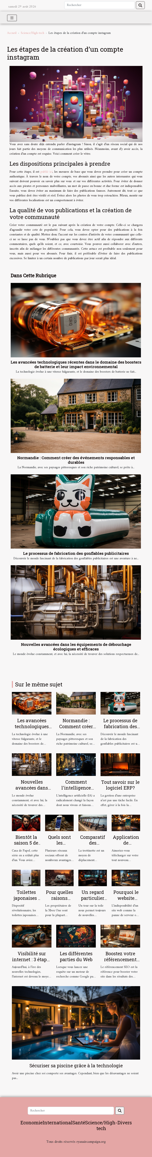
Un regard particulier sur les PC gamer (92, 901)
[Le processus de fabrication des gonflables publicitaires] (76, 511)
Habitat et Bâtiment (76, 1147)
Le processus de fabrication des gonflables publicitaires (76, 553)
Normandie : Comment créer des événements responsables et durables (76, 460)
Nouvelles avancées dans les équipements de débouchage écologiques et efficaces (76, 646)
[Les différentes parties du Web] (76, 936)
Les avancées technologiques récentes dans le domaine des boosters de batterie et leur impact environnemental (76, 364)
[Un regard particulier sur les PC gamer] (92, 878)
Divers (124, 1122)
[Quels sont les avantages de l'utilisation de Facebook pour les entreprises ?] (59, 823)
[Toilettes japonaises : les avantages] (26, 878)
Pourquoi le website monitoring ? (126, 901)
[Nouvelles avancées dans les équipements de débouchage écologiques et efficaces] (76, 602)
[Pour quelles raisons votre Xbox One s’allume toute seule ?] (59, 878)
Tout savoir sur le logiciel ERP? (120, 785)
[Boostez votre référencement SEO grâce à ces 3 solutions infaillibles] (120, 936)
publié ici (46, 172)
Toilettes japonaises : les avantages (26, 901)
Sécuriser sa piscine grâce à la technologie (76, 1066)
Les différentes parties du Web (76, 956)
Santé (78, 1122)
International (57, 1122)
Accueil (11, 33)
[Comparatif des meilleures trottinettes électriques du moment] (92, 823)
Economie (31, 1122)
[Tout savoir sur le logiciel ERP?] (120, 764)
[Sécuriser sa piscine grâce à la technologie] (76, 1023)
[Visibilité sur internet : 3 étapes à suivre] (31, 936)
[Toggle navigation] (12, 18)
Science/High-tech (32, 33)
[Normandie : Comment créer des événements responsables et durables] (76, 416)
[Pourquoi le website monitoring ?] (126, 878)
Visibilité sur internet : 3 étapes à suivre (31, 959)
